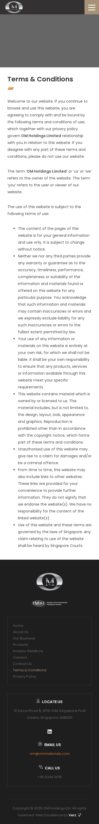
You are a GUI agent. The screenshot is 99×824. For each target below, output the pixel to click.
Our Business (24, 638)
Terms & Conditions (29, 670)
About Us (20, 631)
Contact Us (22, 663)
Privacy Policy (24, 676)
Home (18, 625)
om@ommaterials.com (50, 753)
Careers (20, 657)
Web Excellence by (55, 815)
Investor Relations (28, 651)
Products (20, 644)
